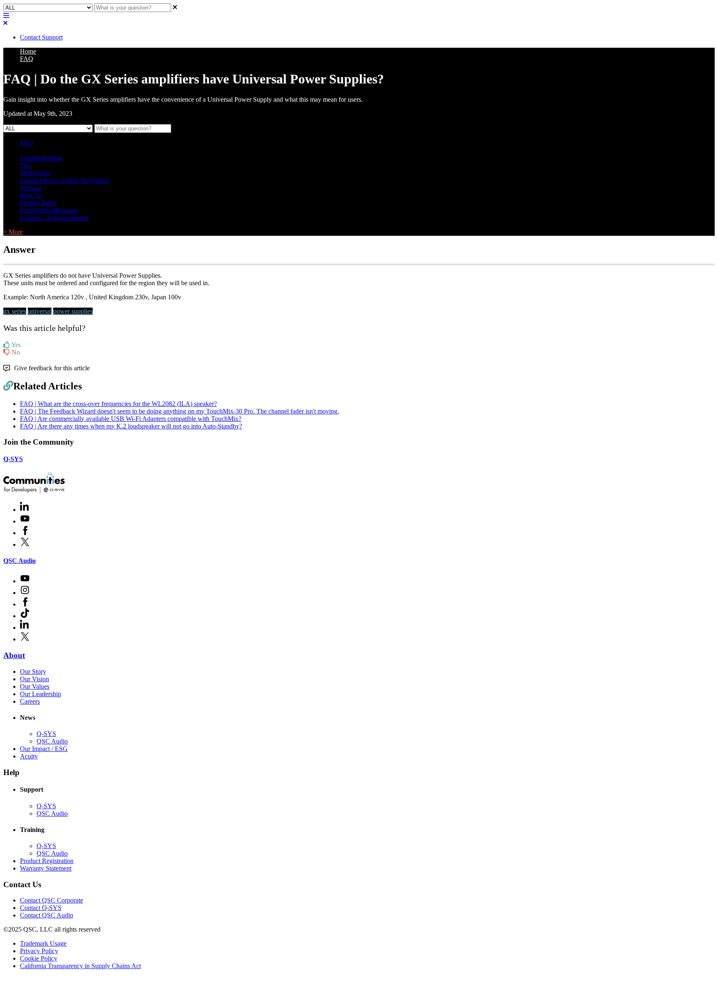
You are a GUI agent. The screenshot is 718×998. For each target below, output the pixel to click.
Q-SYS (13, 458)
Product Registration (47, 860)
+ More (13, 231)
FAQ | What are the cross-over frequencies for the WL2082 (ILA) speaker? (118, 403)
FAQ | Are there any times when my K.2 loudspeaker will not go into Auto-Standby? (131, 426)
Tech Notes (35, 172)
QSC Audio (19, 560)
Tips (25, 165)
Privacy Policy (39, 950)
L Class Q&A (38, 150)
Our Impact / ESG (44, 748)
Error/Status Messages (49, 210)
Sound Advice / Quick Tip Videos (64, 180)
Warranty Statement (45, 868)
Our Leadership (40, 693)
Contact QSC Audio (46, 915)
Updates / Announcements (54, 217)
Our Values (34, 686)
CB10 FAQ (148, 150)
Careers (30, 701)
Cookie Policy (38, 958)
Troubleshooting (41, 157)
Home (28, 51)
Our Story (33, 671)
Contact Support (41, 37)
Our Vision (34, 678)
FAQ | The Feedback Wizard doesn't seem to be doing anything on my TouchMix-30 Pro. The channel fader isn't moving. (179, 411)
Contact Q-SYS (40, 907)
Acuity (29, 756)
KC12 (124, 150)
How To (31, 195)
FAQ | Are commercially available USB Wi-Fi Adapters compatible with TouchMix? (130, 418)
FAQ (26, 58)
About (14, 655)
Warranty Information (85, 150)
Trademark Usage (43, 943)
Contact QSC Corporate (51, 900)
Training (31, 187)
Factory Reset (38, 202)
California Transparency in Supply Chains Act (80, 965)
